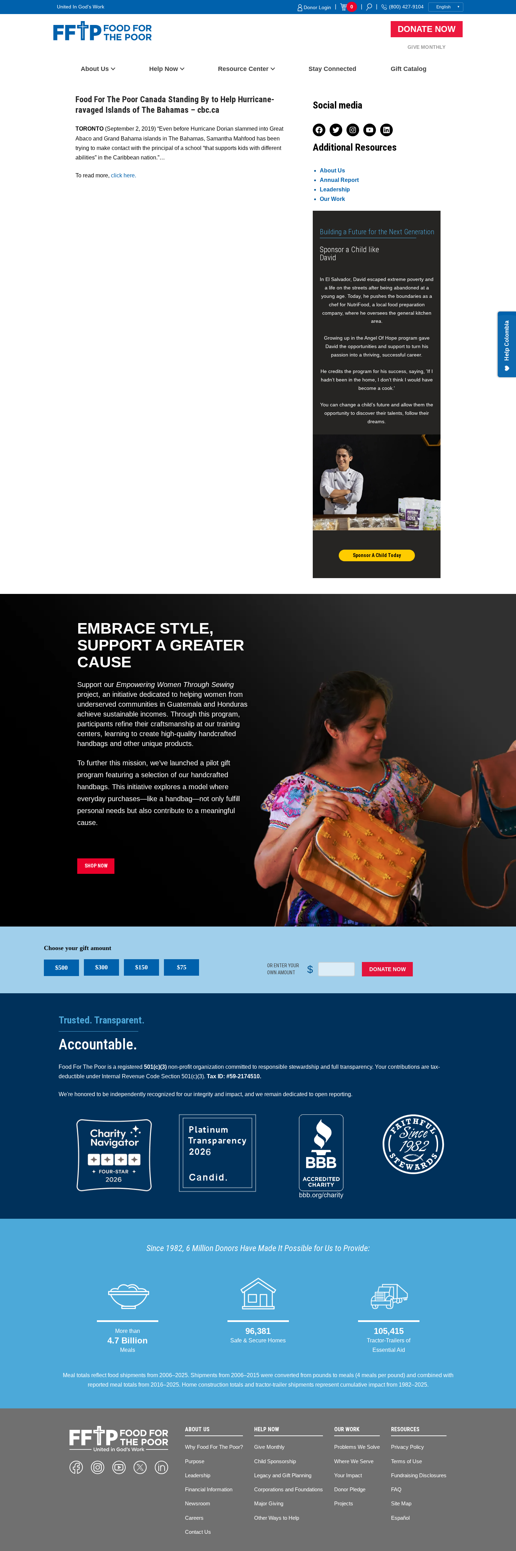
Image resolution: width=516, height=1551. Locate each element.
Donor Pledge (349, 1489)
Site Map (401, 1503)
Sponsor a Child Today (377, 555)
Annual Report (339, 180)
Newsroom (197, 1503)
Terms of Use (406, 1461)
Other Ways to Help (276, 1518)
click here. (123, 175)
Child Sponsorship (275, 1461)
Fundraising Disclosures (418, 1475)
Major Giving (268, 1503)
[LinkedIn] (161, 1467)
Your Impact (348, 1475)
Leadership (335, 189)
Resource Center (243, 68)
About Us (95, 68)
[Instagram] (97, 1467)
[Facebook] (76, 1467)
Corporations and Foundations (288, 1489)
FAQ (396, 1489)
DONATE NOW (387, 969)
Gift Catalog (408, 68)
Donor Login (316, 7)
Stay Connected (332, 68)
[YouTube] (119, 1467)
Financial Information (208, 1489)
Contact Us (198, 1532)
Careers (194, 1518)
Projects (343, 1503)
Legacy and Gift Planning (282, 1475)
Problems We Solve (357, 1447)
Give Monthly (426, 47)
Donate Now (427, 29)
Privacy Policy (407, 1447)
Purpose (194, 1461)
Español (400, 1518)
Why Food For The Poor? (214, 1447)
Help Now (163, 68)
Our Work (332, 199)
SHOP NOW (96, 866)
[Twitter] (140, 1467)
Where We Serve (353, 1461)
